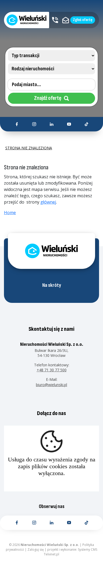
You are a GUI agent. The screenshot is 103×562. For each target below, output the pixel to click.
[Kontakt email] (65, 20)
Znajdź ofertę (47, 98)
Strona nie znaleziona (28, 148)
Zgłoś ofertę (82, 19)
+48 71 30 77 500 (52, 369)
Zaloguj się (35, 549)
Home (10, 212)
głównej (48, 202)
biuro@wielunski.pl (51, 384)
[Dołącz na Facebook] (16, 124)
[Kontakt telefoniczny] (55, 20)
